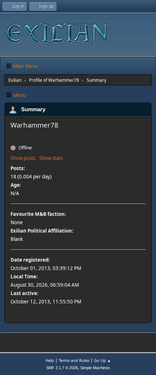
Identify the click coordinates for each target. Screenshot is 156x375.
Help (49, 360)
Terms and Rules (74, 360)
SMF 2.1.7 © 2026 (62, 368)
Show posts (23, 158)
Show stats (51, 158)
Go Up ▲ (102, 360)
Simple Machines (95, 368)
